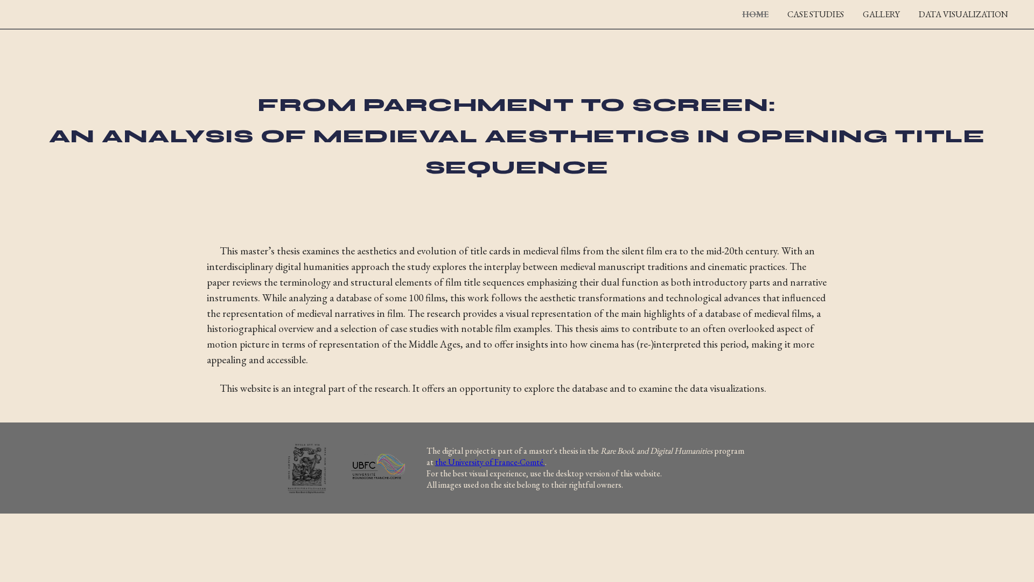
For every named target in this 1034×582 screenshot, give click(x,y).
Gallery (881, 14)
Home (755, 14)
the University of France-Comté (490, 462)
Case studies (815, 14)
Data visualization (963, 14)
